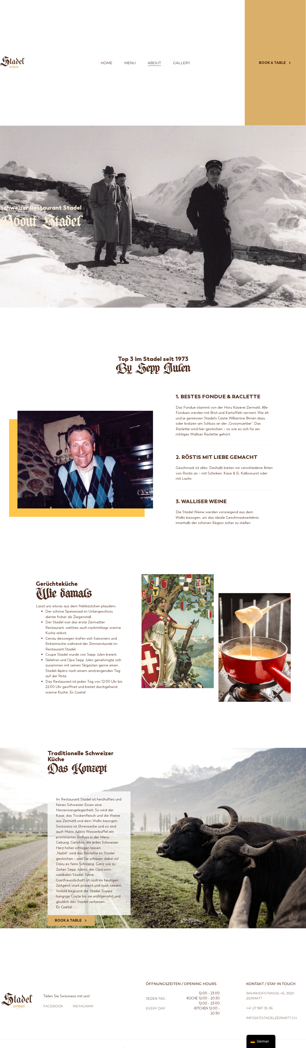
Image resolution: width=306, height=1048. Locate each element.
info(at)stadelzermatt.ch (271, 1018)
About (154, 63)
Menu (130, 63)
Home (106, 63)
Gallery (181, 63)
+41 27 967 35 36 (259, 1008)
